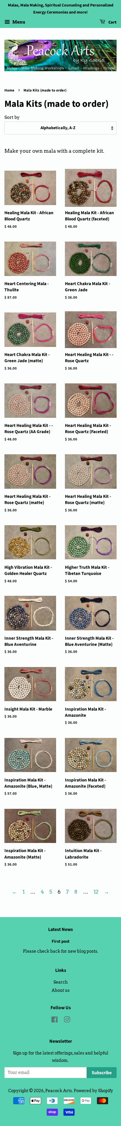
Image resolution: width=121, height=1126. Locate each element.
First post (61, 941)
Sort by (12, 117)
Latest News (60, 929)
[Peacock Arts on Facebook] (54, 1020)
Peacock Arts (58, 1090)
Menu (18, 22)
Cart (112, 22)
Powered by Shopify (93, 1090)
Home (9, 90)
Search (60, 982)
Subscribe (102, 1073)
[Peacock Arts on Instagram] (67, 1020)
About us (61, 990)
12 (96, 892)
